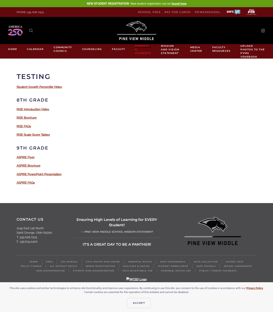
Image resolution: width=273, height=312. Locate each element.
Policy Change (31, 266)
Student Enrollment (173, 266)
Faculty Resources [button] (221, 49)
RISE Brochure (27, 118)
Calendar (35, 49)
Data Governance (173, 261)
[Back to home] (136, 30)
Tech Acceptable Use (137, 270)
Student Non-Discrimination (93, 270)
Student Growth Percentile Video (39, 87)
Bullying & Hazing (136, 266)
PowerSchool (208, 12)
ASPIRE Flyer (26, 157)
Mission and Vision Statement (170, 49)
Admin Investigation (100, 266)
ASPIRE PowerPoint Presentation (39, 174)
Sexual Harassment (238, 266)
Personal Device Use (176, 270)
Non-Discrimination (50, 270)
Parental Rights (140, 261)
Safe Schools (206, 266)
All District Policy (64, 266)
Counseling (92, 49)
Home (12, 49)
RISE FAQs (24, 126)
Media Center (196, 49)
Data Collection (206, 261)
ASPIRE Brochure (28, 165)
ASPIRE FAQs (26, 182)
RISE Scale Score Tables (33, 135)
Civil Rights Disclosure (103, 261)
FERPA (34, 261)
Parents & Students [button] (143, 49)
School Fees (149, 12)
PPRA (49, 261)
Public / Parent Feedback (218, 270)
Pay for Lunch (177, 12)
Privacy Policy (254, 288)
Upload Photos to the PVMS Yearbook (252, 51)
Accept (139, 302)
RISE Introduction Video (33, 109)
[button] (233, 11)
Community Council (63, 49)
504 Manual (69, 261)
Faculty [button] (118, 49)
